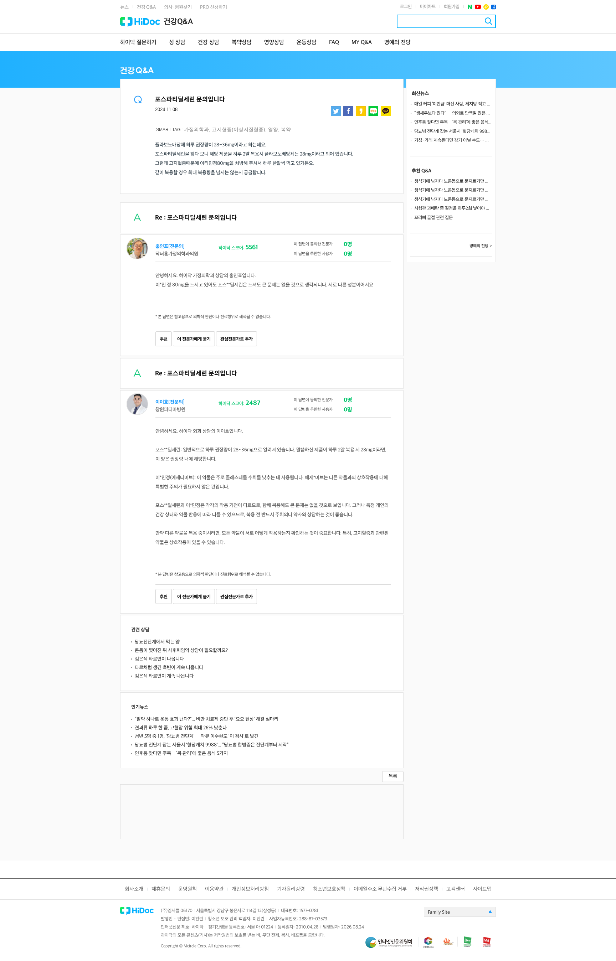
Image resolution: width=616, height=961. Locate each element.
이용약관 (214, 889)
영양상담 (274, 42)
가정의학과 (196, 129)
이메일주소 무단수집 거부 (380, 889)
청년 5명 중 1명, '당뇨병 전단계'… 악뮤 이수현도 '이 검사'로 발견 (196, 736)
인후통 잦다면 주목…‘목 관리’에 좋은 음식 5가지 (181, 753)
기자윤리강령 (291, 889)
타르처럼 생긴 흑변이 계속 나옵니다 (169, 668)
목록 (393, 776)
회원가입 (452, 7)
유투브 (478, 7)
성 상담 (177, 42)
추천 (164, 339)
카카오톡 (386, 111)
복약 (286, 129)
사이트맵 (482, 889)
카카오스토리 (361, 111)
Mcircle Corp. (195, 946)
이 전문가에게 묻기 (194, 339)
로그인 (406, 7)
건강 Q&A (146, 7)
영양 (273, 129)
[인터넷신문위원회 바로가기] (392, 945)
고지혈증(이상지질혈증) (238, 129)
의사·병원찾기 (178, 7)
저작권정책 (426, 889)
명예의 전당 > (480, 246)
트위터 (336, 111)
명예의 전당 (397, 42)
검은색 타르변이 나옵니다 (159, 659)
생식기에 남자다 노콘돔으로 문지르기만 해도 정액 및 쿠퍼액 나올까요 (453, 181)
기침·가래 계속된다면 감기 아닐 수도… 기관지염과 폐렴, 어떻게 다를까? (453, 140)
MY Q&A (361, 42)
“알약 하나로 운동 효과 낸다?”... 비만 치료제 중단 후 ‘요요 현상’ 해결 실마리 (206, 719)
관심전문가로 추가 (236, 339)
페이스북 (493, 7)
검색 (488, 21)
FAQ (334, 42)
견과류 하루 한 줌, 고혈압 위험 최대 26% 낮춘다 (181, 728)
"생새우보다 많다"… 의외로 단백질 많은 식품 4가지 (453, 113)
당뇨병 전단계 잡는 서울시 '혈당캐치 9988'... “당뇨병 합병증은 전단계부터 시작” (212, 745)
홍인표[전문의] (170, 246)
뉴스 (124, 7)
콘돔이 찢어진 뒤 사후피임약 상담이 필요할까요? (181, 650)
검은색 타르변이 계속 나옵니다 (164, 676)
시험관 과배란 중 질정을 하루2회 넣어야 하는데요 (453, 208)
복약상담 (242, 42)
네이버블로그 (373, 111)
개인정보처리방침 (250, 889)
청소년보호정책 (329, 889)
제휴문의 (161, 889)
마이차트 (428, 7)
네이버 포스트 (470, 7)
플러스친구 (486, 7)
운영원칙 (187, 889)
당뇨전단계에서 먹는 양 (157, 642)
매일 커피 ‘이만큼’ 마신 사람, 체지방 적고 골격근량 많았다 (453, 104)
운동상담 (307, 42)
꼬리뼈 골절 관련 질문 (433, 218)
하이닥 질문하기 (138, 42)
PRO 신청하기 (213, 7)
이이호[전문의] (170, 402)
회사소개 (134, 889)
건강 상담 (208, 42)
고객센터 (455, 889)
